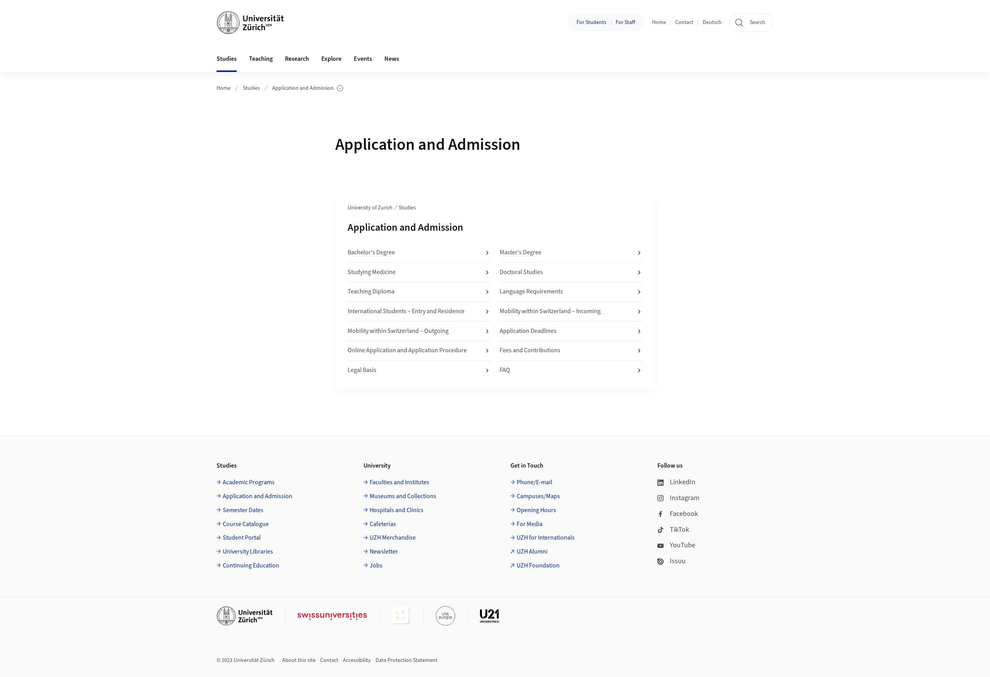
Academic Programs (249, 482)
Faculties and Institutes (399, 482)
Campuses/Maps (538, 496)
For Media (530, 524)
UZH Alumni (532, 551)
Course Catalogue (246, 524)
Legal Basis (362, 370)
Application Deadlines (528, 331)
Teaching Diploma (371, 291)
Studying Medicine (372, 272)
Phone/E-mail (534, 482)
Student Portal (242, 537)
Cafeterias (383, 524)
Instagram (685, 498)
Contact (684, 22)
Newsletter (384, 551)
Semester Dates (243, 510)
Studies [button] (227, 59)
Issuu (678, 561)
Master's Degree (520, 252)
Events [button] (363, 59)
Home (659, 22)
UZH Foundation (538, 565)
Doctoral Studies (521, 272)
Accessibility (357, 660)
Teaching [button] (261, 59)
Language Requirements (531, 291)
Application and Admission (303, 88)
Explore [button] (331, 59)
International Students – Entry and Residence (406, 311)
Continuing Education (251, 565)
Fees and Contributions (530, 350)
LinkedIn (682, 482)
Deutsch (712, 22)
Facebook (684, 514)
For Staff (625, 22)
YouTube (682, 545)
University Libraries (248, 551)
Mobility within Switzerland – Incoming (550, 311)
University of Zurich (370, 208)
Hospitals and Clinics (396, 510)
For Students (591, 22)
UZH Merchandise (393, 537)
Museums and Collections (403, 496)
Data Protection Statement (406, 660)
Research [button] (297, 59)
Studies (251, 88)
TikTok (679, 530)
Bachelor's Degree (371, 252)
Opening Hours (536, 510)
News (391, 59)
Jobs (376, 565)
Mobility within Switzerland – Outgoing (398, 331)
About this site (299, 660)
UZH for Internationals (546, 537)
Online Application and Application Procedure (407, 350)
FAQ (505, 370)
